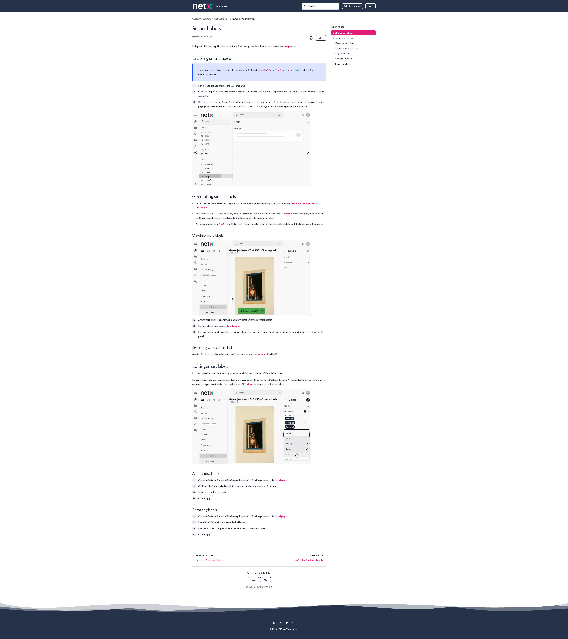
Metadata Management (242, 18)
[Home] (202, 6)
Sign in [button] (370, 6)
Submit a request (352, 6)
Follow (321, 38)
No (265, 579)
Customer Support (201, 18)
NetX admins (220, 18)
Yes (253, 579)
